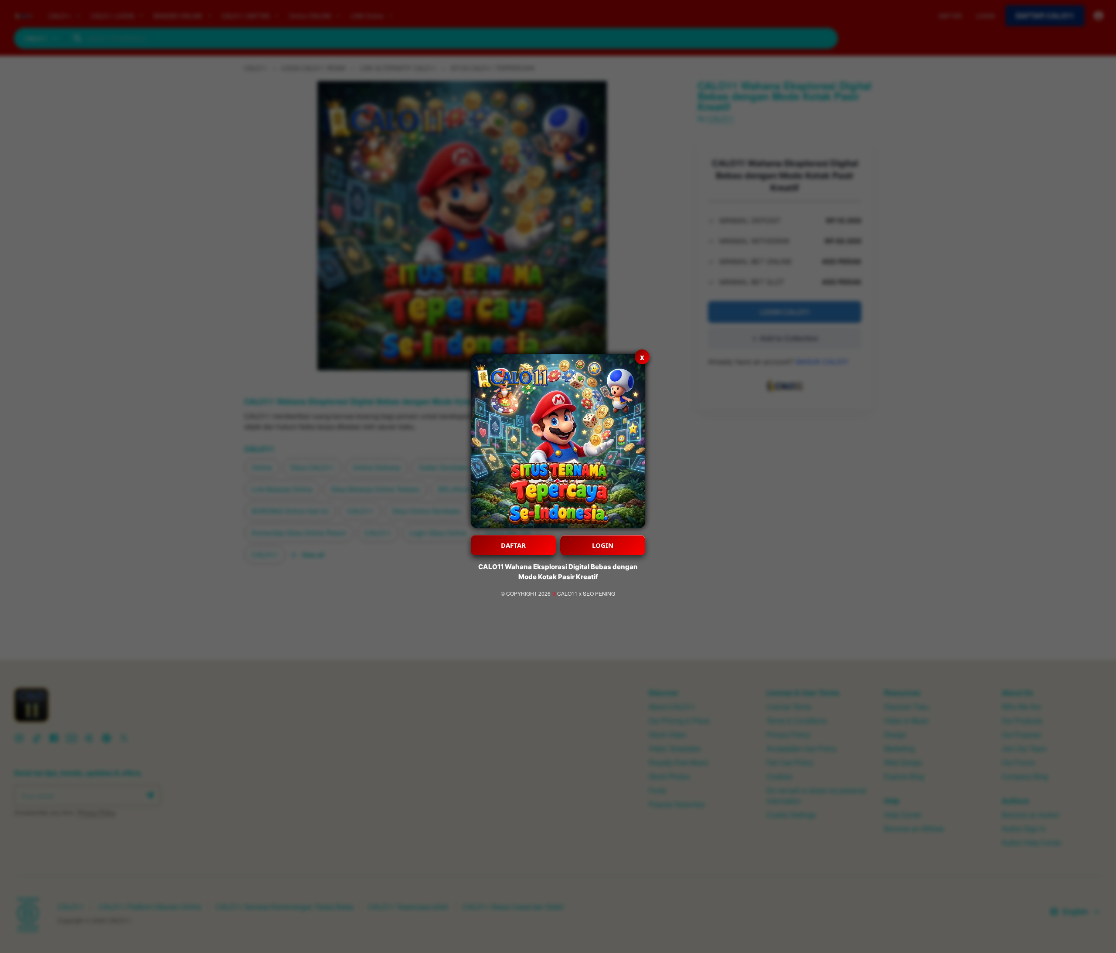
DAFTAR (513, 545)
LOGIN (602, 545)
